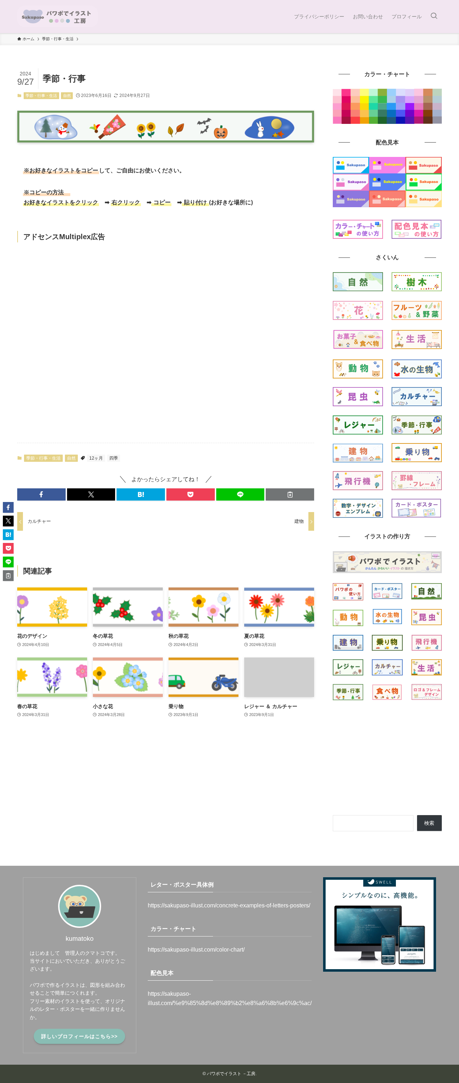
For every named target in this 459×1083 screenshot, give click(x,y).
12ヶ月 (96, 458)
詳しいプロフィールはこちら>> (79, 1036)
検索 (429, 823)
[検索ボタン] (434, 16)
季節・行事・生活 (41, 95)
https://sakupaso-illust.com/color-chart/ (196, 950)
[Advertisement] (165, 342)
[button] (41, 494)
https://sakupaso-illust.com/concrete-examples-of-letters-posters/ (229, 905)
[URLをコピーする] (290, 494)
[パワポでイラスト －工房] (57, 16)
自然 (67, 95)
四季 (113, 458)
